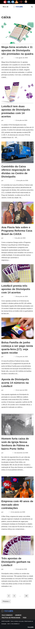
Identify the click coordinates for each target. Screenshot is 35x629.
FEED (24, 618)
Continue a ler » (13, 77)
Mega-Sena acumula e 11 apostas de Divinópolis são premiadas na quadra (17, 50)
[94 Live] (5, 2)
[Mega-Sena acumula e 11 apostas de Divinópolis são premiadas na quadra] (17, 33)
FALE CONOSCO (7, 615)
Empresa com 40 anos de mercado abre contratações (17, 504)
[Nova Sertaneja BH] (9, 2)
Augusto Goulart (8, 356)
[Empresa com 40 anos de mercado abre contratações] (17, 487)
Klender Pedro (8, 238)
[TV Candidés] (26, 2)
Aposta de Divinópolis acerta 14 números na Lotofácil (15, 383)
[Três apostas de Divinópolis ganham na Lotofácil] (17, 545)
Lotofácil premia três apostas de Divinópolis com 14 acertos (15, 289)
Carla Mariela (8, 452)
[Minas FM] (16, 2)
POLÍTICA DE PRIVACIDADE (11, 618)
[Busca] (32, 6)
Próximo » (6, 601)
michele (6, 512)
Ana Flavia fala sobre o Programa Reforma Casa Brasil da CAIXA (16, 231)
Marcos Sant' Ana (9, 180)
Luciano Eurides (8, 57)
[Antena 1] (21, 2)
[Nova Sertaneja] (13, 2)
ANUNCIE (18, 615)
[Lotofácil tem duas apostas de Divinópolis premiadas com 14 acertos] (17, 92)
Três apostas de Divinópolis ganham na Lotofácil (15, 562)
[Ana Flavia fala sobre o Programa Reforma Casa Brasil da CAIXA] (17, 213)
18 (26, 596)
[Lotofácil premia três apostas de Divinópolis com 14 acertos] (17, 273)
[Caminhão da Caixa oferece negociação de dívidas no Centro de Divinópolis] (17, 152)
